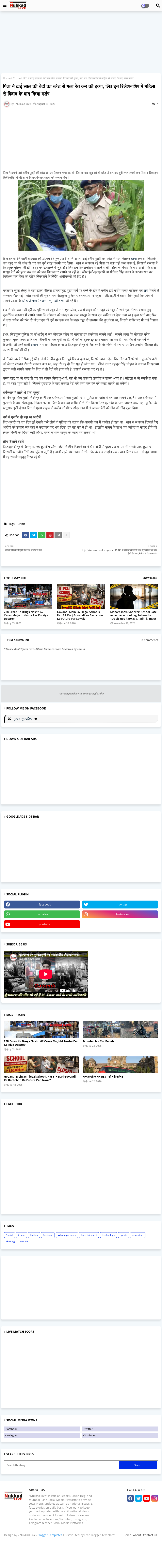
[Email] (58, 535)
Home (7, 78)
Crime (17, 78)
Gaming (10, 1241)
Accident (48, 1235)
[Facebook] (25, 535)
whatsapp (44, 914)
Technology (108, 1235)
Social (9, 1235)
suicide (24, 1241)
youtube (44, 924)
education (137, 1235)
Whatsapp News (67, 1235)
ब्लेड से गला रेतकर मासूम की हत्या (43, 301)
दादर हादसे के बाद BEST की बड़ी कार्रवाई (103, 1076)
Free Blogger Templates (100, 1535)
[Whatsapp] (41, 535)
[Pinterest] (50, 535)
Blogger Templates (50, 1535)
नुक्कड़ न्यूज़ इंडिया (23, 719)
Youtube (90, 1435)
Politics (34, 1235)
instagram (123, 914)
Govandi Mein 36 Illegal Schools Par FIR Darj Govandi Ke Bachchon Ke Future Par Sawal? (80, 615)
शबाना (35, 345)
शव (146, 291)
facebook (45, 904)
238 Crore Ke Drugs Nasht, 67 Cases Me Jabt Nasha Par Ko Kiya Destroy (26, 615)
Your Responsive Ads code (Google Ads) (81, 693)
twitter (123, 904)
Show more (150, 578)
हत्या (134, 259)
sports (123, 1235)
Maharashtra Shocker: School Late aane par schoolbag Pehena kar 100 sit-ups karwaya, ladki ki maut (133, 615)
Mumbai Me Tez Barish (98, 1041)
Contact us (150, 1535)
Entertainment (89, 1235)
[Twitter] (33, 535)
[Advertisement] (81, 42)
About (137, 1535)
